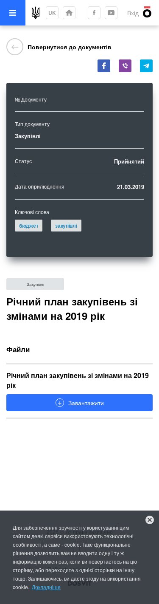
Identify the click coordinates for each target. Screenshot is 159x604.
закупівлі (66, 225)
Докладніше (46, 586)
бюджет (28, 225)
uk (52, 13)
